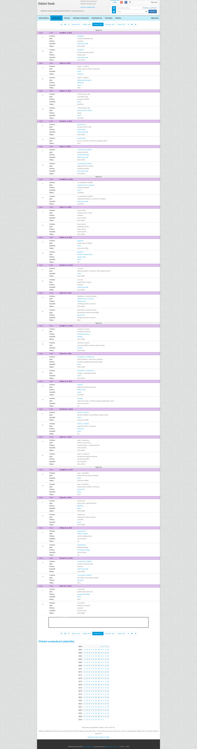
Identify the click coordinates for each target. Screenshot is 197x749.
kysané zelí (81, 315)
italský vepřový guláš (84, 80)
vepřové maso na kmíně (85, 299)
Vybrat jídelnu (44, 18)
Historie (67, 18)
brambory (80, 429)
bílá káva (80, 74)
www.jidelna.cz (88, 746)
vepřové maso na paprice (86, 185)
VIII (99, 650)
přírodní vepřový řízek (84, 254)
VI (93, 650)
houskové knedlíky (83, 550)
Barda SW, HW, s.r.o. (112, 746)
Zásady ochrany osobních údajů (98, 737)
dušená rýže (81, 129)
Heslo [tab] (115, 2)
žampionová (81, 124)
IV (89, 650)
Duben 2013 (76, 24)
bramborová (81, 531)
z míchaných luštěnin (84, 150)
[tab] (121, 2)
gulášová (80, 241)
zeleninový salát (82, 44)
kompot (79, 336)
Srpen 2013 (121, 24)
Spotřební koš (97, 18)
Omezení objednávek (87, 7)
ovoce (79, 71)
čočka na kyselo (82, 534)
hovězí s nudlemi (83, 412)
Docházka (108, 18)
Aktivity (118, 18)
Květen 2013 (87, 24)
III (87, 650)
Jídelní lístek (46, 3)
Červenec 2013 (110, 24)
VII (96, 650)
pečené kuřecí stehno (84, 110)
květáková (80, 36)
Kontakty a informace (81, 18)
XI (105, 646)
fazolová (80, 385)
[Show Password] (146, 11)
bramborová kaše (83, 155)
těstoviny (80, 83)
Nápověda (154, 2)
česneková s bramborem (85, 357)
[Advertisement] (168, 31)
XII (108, 646)
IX (101, 646)
